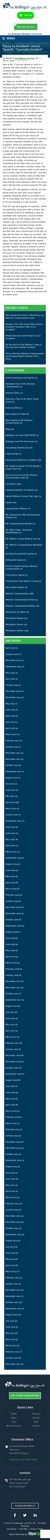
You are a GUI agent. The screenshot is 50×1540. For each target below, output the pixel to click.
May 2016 (10, 1099)
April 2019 (10, 883)
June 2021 (10, 790)
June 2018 (10, 944)
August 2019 (11, 864)
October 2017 (12, 994)
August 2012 (11, 1315)
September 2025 (14, 666)
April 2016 (10, 1105)
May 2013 (10, 1259)
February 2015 (12, 1129)
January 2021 (12, 815)
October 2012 (12, 1302)
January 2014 (12, 1210)
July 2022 (10, 722)
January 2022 (12, 747)
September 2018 (13, 926)
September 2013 (13, 1234)
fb (15, 1515)
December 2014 (13, 1142)
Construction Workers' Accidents (21, 460)
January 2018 (12, 975)
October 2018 (12, 919)
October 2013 (12, 1228)
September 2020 (14, 821)
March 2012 (11, 1345)
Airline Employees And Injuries (20, 378)
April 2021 (10, 802)
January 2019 (12, 901)
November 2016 (13, 1061)
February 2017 (12, 1043)
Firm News (22, 60)
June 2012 (10, 1327)
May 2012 (10, 1333)
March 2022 (11, 734)
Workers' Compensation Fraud (20, 600)
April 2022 (10, 728)
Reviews (36, 1414)
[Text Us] (25, 15)
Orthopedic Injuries (15, 560)
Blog (8, 429)
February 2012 (12, 1352)
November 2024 (13, 697)
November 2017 (13, 987)
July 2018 (10, 938)
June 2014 (10, 1179)
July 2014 (10, 1173)
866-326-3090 (24, 1479)
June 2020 (10, 833)
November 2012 (13, 1296)
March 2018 (11, 963)
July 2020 (10, 827)
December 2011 (13, 1364)
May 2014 (10, 1185)
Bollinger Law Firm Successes (20, 441)
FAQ (14, 1422)
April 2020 (10, 845)
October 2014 (12, 1154)
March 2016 (11, 1111)
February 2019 (12, 895)
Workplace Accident (15, 612)
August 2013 (11, 1240)
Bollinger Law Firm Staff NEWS (21, 435)
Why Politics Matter (15, 587)
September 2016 (13, 1074)
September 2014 (13, 1160)
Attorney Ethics (13, 393)
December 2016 (13, 1055)
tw (25, 1515)
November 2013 (13, 1222)
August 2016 (11, 1080)
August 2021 (11, 778)
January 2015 (12, 1136)
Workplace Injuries (14, 630)
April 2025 (10, 679)
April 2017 (10, 1031)
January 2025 (12, 685)
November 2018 (13, 913)
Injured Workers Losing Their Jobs (22, 496)
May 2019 (10, 876)
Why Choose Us (14, 1426)
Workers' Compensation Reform (21, 606)
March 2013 (11, 1271)
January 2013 (12, 1284)
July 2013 (10, 1247)
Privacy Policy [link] (36, 1529)
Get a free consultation (25, 1395)
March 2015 (11, 1123)
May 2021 (10, 796)
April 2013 (10, 1265)
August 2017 (11, 1006)
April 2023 (10, 716)
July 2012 (10, 1321)
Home (14, 1414)
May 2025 (10, 673)
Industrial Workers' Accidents (20, 490)
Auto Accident (12, 408)
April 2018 (10, 957)
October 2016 (12, 1068)
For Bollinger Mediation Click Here (25, 34)
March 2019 (11, 889)
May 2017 (10, 1024)
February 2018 (12, 969)
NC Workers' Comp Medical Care (22, 539)
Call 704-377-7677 (26, 27)
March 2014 (11, 1197)
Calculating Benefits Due (17, 448)
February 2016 (12, 1117)
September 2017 (13, 1000)
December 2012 (13, 1290)
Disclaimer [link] (12, 1529)
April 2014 (10, 1191)
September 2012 (13, 1308)
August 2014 (11, 1166)
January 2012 (12, 1358)
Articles (36, 1418)
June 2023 (10, 710)
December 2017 (13, 981)
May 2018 (10, 950)
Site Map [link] (23, 1529)
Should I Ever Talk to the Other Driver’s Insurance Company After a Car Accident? (24, 327)
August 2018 (11, 932)
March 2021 (11, 808)
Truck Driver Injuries (15, 575)
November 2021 (13, 759)
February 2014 (12, 1204)
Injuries (9, 502)
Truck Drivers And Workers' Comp (22, 581)
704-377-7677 (22, 1483)
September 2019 (13, 858)
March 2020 (11, 852)
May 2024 (10, 704)
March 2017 (11, 1037)
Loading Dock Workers (17, 508)
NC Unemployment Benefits (19, 524)
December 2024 (13, 691)
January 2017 (12, 1049)
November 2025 (13, 660)
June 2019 (10, 870)
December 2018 (13, 907)
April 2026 (10, 648)
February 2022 (12, 740)
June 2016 (10, 1092)
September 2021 (13, 771)
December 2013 (13, 1216)
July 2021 (10, 784)
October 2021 (12, 765)
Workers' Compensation (17, 593)
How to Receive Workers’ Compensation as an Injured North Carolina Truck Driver (25, 356)
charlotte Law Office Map (23, 1459)
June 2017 (10, 1018)
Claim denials (12, 454)
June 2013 (10, 1253)
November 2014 (13, 1148)
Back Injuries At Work (16, 414)
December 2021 (13, 753)
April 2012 (10, 1339)
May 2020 (10, 839)
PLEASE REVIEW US (25, 1506)
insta (34, 1515)
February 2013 (12, 1278)
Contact (36, 1426)
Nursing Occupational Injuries (20, 554)
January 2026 (12, 654)
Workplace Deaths (14, 618)
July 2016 (10, 1086)
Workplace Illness (14, 624)
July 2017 (10, 1012)
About (14, 1418)
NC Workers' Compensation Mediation (24, 545)
